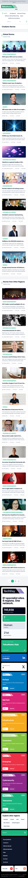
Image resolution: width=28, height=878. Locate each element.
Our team (5, 858)
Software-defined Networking (12, 15)
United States (7, 826)
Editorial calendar (7, 846)
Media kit (12, 688)
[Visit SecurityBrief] (10, 775)
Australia (6, 819)
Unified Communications (14, 18)
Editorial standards (7, 849)
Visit (4, 688)
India (17, 819)
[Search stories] (25, 832)
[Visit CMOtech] (10, 695)
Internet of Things (21, 13)
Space (21, 15)
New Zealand (7, 822)
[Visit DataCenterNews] (10, 715)
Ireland (22, 819)
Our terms (5, 862)
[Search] (20, 21)
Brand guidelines (7, 839)
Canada (12, 819)
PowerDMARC (21, 876)
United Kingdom (16, 822)
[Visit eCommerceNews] (10, 735)
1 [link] (12, 581)
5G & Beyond (13, 13)
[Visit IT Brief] (10, 756)
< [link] (9, 581)
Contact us (5, 842)
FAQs (4, 852)
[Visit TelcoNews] (10, 795)
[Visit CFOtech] (10, 674)
